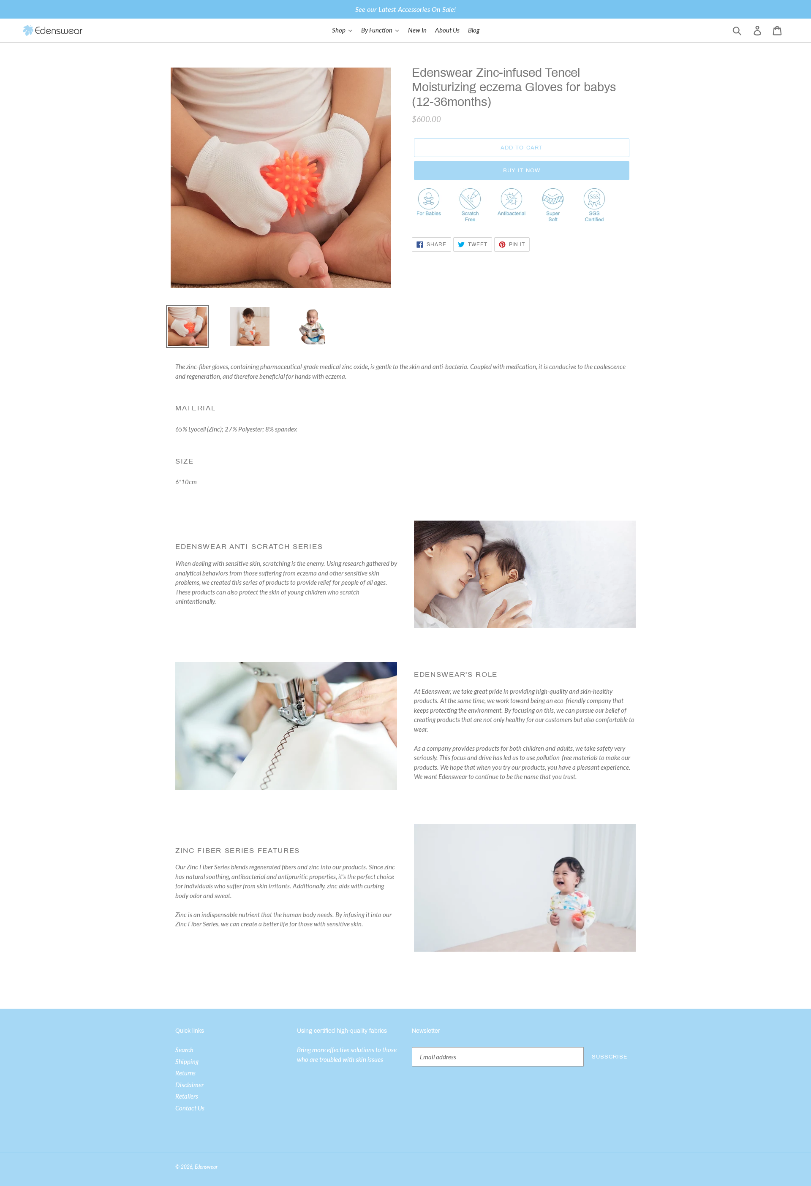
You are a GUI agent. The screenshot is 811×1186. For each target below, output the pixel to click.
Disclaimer (189, 1084)
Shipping (187, 1061)
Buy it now (521, 171)
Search (184, 1049)
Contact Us (189, 1108)
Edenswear (206, 1167)
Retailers (186, 1096)
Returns (185, 1073)
